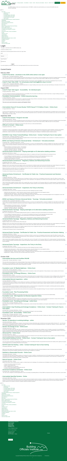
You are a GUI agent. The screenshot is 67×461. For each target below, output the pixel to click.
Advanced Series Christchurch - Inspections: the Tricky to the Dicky (23, 187)
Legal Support (4, 34)
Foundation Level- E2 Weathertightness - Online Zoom (19, 268)
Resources (49, 426)
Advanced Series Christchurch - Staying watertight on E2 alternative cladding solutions (29, 151)
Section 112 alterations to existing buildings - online (18, 320)
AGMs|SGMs (4, 20)
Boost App (3, 24)
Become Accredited (37, 437)
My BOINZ (63, 2)
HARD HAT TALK (5, 33)
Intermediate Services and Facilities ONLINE (16, 258)
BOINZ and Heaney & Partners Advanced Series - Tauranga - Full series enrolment (27, 199)
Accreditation (26, 2)
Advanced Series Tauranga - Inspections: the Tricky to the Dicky (22, 244)
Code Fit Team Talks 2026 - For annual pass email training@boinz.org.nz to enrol (27, 82)
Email (2, 53)
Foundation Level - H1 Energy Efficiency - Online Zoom (19, 273)
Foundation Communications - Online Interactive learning (20, 96)
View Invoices (6, 18)
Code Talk (4, 30)
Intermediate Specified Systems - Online (15, 376)
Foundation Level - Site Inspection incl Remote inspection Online (22, 296)
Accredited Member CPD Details (9, 388)
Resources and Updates (40, 2)
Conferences (36, 421)
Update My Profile (7, 12)
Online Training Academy (25, 438)
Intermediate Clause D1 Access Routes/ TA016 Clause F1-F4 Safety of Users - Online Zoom (30, 107)
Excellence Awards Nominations (39, 424)
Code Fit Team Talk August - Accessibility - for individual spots (22, 90)
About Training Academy (25, 436)
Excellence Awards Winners (39, 426)
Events (34, 2)
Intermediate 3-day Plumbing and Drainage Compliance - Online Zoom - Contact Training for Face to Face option (33, 307)
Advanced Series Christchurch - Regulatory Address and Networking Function (26, 160)
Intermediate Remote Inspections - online (15, 279)
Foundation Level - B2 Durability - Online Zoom (17, 312)
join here (9, 49)
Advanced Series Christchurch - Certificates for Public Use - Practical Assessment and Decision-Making (32, 174)
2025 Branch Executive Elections (7, 22)
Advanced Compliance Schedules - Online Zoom (17, 369)
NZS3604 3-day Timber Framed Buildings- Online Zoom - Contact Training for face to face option (32, 135)
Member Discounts (5, 36)
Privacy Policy (29, 457)
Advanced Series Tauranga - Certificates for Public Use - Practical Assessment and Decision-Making (33, 232)
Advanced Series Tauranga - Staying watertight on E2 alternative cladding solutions (28, 209)
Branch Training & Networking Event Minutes (9, 25)
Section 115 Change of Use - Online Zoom (15, 326)
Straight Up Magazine (51, 428)
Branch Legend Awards (6, 400)
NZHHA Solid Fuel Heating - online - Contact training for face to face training (26, 344)
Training (22, 433)
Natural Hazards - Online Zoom (12, 359)
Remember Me (3, 61)
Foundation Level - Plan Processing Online (15, 292)
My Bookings (6, 13)
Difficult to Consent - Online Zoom (13, 125)
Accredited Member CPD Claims (9, 16)
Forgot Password (4, 58)
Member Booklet (5, 35)
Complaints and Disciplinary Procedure (8, 29)
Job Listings (49, 434)
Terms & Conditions (36, 457)
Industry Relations (50, 424)
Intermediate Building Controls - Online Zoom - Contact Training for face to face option (29, 338)
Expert (43, 455)
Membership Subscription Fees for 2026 (9, 411)
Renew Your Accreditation (38, 439)
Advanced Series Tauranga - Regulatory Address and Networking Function (25, 219)
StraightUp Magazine (5, 39)
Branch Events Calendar (6, 21)
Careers (30, 2)
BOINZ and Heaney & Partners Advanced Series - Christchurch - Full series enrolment (28, 141)
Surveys (3, 41)
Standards (3, 40)
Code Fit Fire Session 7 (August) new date (15, 117)
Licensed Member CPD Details (9, 17)
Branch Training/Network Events (26, 426)
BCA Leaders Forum (37, 428)
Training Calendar (24, 434)
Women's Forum (51, 2)
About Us (46, 2)
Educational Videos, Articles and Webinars (9, 31)
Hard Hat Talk (57, 2)
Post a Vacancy (50, 436)
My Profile (3, 11)
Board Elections (4, 23)
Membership (14, 2)
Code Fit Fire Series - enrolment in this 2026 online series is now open (24, 74)
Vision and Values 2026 (6, 43)
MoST (50, 455)
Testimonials (49, 438)
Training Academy (20, 2)
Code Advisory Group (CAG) (7, 28)
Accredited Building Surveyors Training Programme (10, 19)
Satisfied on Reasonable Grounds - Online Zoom (17, 352)
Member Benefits (24, 424)
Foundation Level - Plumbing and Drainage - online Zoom (20, 301)
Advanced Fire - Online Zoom (11, 333)
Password (2, 56)
